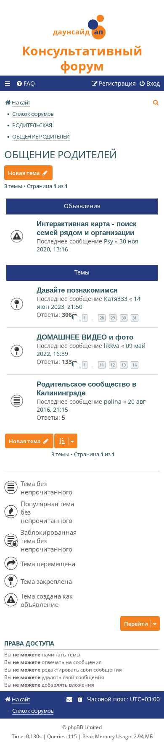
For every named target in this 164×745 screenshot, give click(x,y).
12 (113, 365)
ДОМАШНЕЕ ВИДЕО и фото (85, 337)
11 (102, 365)
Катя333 (115, 299)
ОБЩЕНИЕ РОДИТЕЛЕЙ (60, 154)
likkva (111, 346)
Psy (109, 241)
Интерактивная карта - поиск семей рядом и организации (87, 228)
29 (113, 318)
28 (102, 318)
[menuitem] (25, 83)
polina (113, 401)
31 (134, 318)
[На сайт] (82, 21)
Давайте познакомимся (77, 290)
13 (124, 365)
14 (134, 365)
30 (124, 318)
